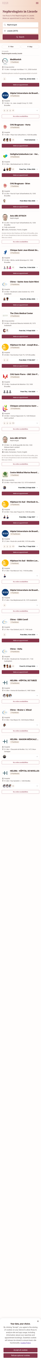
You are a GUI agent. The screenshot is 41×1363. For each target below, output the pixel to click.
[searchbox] (20, 24)
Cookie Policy (25, 1343)
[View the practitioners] (20, 576)
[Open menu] (37, 3)
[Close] (38, 1321)
